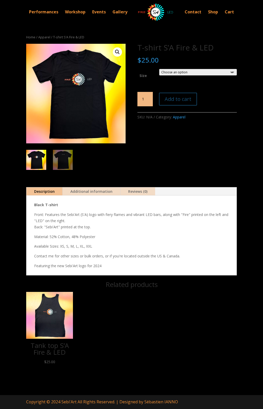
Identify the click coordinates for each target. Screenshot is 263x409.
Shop (213, 12)
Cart (229, 12)
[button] (117, 52)
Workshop (75, 12)
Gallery (119, 12)
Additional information (91, 191)
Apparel (44, 37)
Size (143, 75)
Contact (193, 12)
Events (99, 12)
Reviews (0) (137, 191)
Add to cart (178, 98)
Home (30, 37)
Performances (43, 12)
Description (44, 191)
